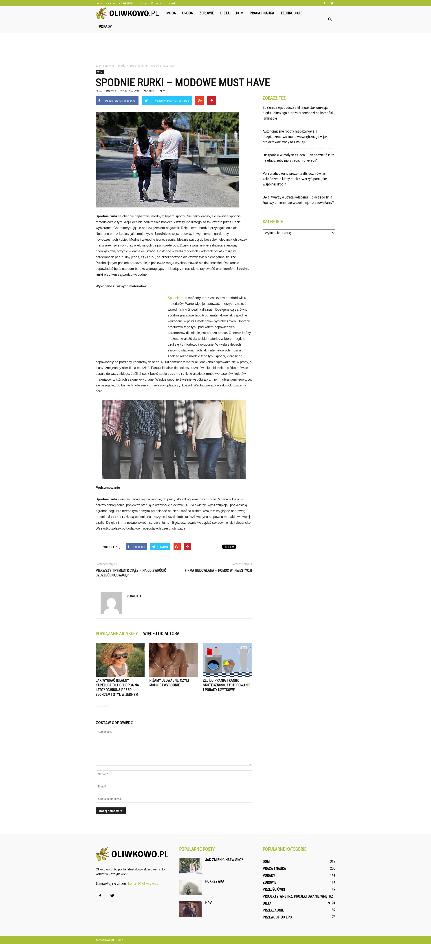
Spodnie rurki (177, 298)
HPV (208, 903)
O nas (143, 3)
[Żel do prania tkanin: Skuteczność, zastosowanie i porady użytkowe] (227, 660)
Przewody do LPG (277, 917)
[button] (330, 19)
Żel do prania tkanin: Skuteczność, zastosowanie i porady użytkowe (226, 685)
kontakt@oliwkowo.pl (143, 883)
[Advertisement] (215, 49)
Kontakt (170, 3)
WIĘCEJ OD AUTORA (161, 633)
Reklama (156, 3)
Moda (171, 13)
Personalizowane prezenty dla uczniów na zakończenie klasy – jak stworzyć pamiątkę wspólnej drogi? (295, 178)
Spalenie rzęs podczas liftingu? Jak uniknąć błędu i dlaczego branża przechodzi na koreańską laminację (299, 112)
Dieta (225, 13)
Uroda (187, 13)
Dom (239, 13)
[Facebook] (324, 3)
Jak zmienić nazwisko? (224, 860)
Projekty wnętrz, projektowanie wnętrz (298, 896)
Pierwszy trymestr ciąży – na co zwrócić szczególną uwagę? (131, 572)
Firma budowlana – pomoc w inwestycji (218, 570)
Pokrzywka (214, 881)
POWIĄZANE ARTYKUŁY (117, 633)
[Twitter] (332, 3)
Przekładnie (273, 910)
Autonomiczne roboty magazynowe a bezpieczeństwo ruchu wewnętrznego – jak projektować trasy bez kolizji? (295, 136)
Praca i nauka (262, 13)
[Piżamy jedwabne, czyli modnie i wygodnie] (173, 660)
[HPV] (190, 909)
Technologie (291, 13)
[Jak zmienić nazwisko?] (190, 866)
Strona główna (105, 66)
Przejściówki (274, 889)
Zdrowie (206, 13)
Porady (105, 26)
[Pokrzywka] (190, 887)
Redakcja (110, 90)
